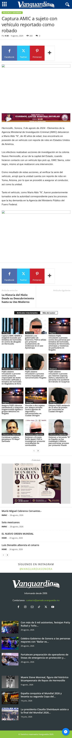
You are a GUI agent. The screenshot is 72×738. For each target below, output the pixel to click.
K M (7, 35)
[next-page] (38, 451)
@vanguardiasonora (36, 569)
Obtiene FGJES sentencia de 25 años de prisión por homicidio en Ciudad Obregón (59, 408)
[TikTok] (39, 607)
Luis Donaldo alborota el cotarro (20, 545)
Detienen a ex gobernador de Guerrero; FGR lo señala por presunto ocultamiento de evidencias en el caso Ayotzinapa (35, 341)
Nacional (29, 333)
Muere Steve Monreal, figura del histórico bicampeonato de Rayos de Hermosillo (44, 679)
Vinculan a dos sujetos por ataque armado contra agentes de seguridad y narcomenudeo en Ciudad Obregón (35, 410)
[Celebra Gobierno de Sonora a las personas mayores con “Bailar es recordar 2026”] (10, 643)
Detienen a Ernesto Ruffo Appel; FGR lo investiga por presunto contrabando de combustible (35, 441)
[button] (36, 484)
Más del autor (49, 313)
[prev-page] (34, 451)
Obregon (6, 333)
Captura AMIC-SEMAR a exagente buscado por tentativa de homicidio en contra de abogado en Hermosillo (12, 339)
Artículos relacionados (27, 313)
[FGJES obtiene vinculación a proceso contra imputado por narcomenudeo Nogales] (36, 362)
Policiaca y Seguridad (12, 13)
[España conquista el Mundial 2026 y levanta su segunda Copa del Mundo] (10, 698)
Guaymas (53, 368)
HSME (4, 538)
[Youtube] (53, 607)
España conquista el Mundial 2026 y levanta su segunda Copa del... (41, 695)
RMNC (4, 515)
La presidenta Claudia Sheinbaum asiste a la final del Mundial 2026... (45, 711)
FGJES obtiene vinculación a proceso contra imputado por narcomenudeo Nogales (35, 374)
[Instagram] (26, 607)
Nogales (52, 333)
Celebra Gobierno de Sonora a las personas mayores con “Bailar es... (45, 640)
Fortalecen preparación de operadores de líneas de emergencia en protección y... (44, 656)
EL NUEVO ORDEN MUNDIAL (18, 533)
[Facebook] (19, 607)
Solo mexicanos (11, 522)
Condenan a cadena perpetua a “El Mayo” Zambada (11, 439)
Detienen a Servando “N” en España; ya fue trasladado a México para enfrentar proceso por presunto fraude (59, 441)
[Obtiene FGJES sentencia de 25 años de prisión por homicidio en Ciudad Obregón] (59, 396)
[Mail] (32, 607)
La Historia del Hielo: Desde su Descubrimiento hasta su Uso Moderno (18, 298)
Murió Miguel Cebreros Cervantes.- (22, 511)
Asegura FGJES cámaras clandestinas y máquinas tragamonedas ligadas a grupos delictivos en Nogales (12, 409)
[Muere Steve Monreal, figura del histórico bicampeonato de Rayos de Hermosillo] (10, 682)
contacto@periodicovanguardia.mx (43, 600)
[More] (50, 53)
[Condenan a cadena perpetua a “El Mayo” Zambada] (12, 427)
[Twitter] (46, 607)
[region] (36, 117)
